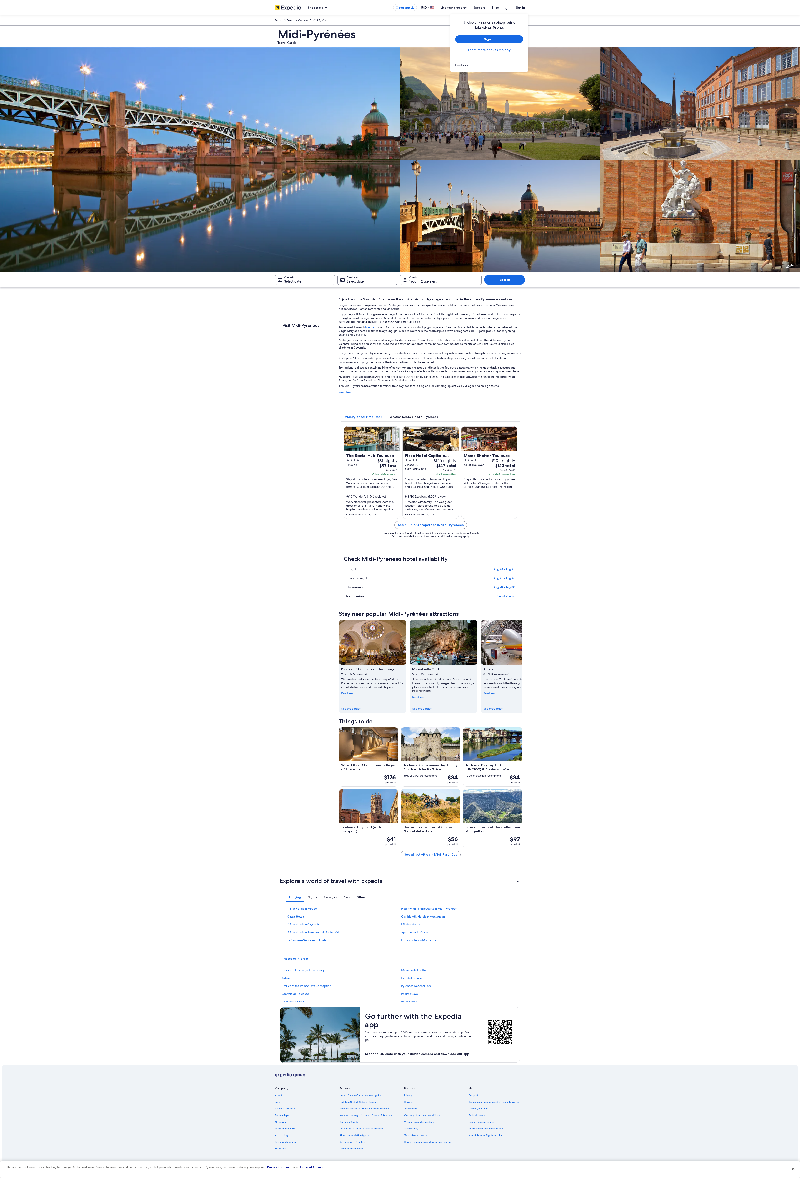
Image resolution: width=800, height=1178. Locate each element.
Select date (292, 281)
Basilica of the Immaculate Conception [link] (306, 986)
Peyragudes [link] (409, 1002)
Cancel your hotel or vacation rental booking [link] (494, 1102)
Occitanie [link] (303, 20)
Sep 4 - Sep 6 (506, 596)
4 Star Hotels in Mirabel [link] (303, 908)
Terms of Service (311, 1167)
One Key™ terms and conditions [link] (422, 1115)
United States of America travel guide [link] (361, 1095)
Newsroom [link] (281, 1122)
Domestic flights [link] (349, 1122)
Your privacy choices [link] (415, 1135)
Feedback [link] (280, 1148)
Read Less (345, 392)
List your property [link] (285, 1108)
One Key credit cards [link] (351, 1148)
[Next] (522, 666)
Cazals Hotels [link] (296, 916)
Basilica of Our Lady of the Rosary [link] (303, 970)
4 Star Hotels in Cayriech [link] (303, 924)
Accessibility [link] (411, 1128)
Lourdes (370, 327)
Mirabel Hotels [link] (410, 924)
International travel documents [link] (486, 1128)
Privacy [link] (408, 1095)
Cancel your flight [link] (479, 1108)
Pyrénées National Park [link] (416, 986)
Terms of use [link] (411, 1108)
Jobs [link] (277, 1102)
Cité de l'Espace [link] (411, 978)
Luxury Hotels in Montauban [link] (419, 940)
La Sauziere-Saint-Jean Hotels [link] (307, 940)
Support (479, 7)
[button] (400, 881)
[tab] (363, 416)
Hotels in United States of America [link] (359, 1102)
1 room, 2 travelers (423, 281)
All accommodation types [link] (354, 1135)
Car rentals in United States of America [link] (361, 1128)
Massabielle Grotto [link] (413, 970)
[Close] (793, 1168)
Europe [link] (279, 20)
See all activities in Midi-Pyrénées (430, 855)
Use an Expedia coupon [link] (482, 1122)
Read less (347, 693)
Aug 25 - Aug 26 (504, 578)
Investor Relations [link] (285, 1128)
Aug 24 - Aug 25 (504, 569)
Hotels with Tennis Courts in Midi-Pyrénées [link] (429, 908)
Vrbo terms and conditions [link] (419, 1122)
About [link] (278, 1095)
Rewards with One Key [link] (352, 1142)
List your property (454, 7)
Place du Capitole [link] (293, 1002)
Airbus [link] (286, 978)
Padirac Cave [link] (409, 994)
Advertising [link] (281, 1135)
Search (504, 280)
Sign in (520, 7)
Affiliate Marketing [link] (285, 1142)
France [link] (290, 20)
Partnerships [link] (282, 1115)
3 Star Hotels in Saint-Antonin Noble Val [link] (313, 932)
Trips (495, 7)
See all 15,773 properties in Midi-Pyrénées (431, 525)
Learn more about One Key (489, 50)
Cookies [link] (408, 1102)
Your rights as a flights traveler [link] (485, 1135)
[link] (489, 65)
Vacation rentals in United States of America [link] (364, 1108)
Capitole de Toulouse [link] (295, 994)
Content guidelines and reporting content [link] (427, 1142)
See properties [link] (351, 708)
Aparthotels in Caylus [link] (414, 932)
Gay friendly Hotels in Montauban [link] (423, 916)
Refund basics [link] (477, 1115)
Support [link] (473, 1095)
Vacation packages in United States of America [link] (366, 1115)
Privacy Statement (280, 1167)
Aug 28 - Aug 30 (504, 587)
